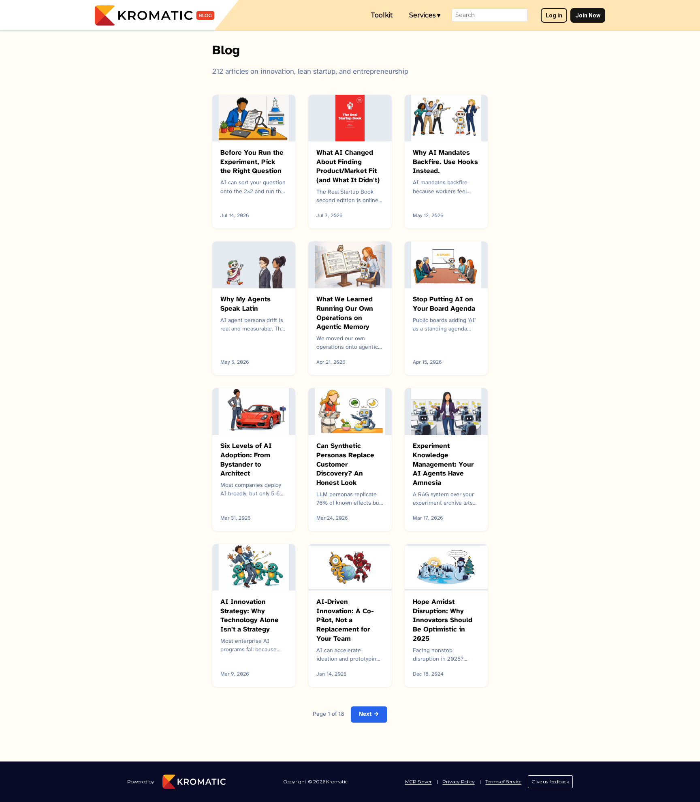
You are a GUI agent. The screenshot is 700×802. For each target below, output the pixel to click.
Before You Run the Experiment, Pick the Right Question (252, 162)
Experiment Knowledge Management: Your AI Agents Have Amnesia (443, 464)
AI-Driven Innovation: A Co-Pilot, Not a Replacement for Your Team (345, 620)
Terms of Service (503, 782)
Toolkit (382, 15)
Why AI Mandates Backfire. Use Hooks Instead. (445, 162)
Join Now (587, 15)
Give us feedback (550, 782)
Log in (554, 15)
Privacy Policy (458, 782)
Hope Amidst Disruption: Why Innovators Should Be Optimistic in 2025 (442, 620)
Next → (369, 714)
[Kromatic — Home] (154, 15)
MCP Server (418, 782)
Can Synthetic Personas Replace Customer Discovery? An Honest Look (345, 464)
